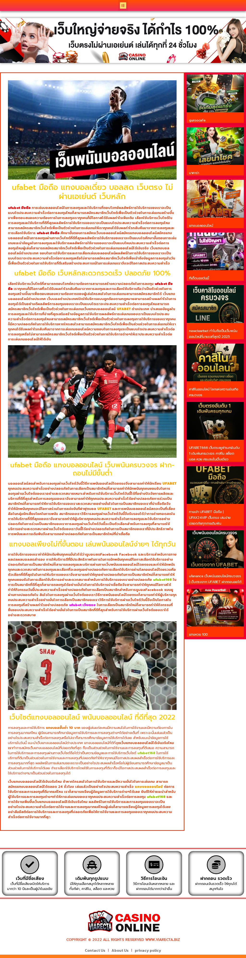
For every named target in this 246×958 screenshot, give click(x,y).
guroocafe (197, 120)
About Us (120, 950)
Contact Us (95, 950)
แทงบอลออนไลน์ (201, 225)
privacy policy (148, 950)
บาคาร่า (194, 172)
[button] (123, 5)
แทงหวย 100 (198, 634)
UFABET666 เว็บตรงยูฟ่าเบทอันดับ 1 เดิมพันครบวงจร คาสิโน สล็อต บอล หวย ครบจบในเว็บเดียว (214, 453)
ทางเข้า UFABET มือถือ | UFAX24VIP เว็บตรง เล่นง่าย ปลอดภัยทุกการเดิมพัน (210, 517)
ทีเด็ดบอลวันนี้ (199, 278)
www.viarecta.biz (162, 939)
